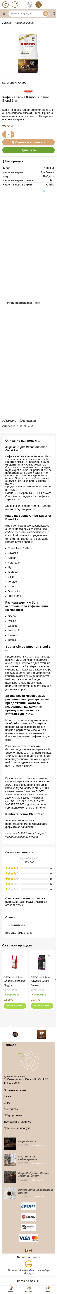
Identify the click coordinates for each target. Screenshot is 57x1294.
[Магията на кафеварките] (10, 1160)
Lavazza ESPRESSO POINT (26, 796)
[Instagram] (30, 1250)
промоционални (38, 699)
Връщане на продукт (17, 1128)
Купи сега (28, 150)
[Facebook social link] (17, 426)
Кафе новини (38, 1145)
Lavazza (36, 985)
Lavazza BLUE (34, 791)
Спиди (17, 765)
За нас (8, 1096)
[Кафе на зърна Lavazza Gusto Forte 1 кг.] (42, 963)
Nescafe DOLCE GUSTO (24, 799)
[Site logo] (28, 4)
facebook (11, 723)
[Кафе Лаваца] (10, 1144)
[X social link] (21, 426)
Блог (7, 1102)
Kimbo (22, 82)
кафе (37, 528)
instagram (39, 723)
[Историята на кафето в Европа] (10, 1193)
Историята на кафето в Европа (35, 1191)
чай (44, 528)
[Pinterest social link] (25, 426)
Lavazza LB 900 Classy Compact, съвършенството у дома (25, 835)
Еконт (28, 765)
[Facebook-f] (26, 1250)
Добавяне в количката (28, 142)
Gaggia (8, 985)
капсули (18, 788)
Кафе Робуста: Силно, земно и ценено (33, 1174)
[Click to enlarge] (8, 72)
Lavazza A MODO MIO (20, 794)
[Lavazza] (15, 1034)
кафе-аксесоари (16, 532)
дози (8, 784)
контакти (27, 826)
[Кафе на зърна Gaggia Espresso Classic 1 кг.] (15, 963)
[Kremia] (42, 1034)
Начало (7, 22)
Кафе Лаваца (27, 1141)
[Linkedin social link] (28, 426)
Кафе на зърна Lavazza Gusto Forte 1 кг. (40, 981)
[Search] (45, 13)
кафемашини (37, 532)
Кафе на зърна (24, 22)
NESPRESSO (14, 804)
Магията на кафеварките (27, 1158)
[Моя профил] (53, 14)
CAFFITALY (36, 801)
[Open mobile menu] (4, 14)
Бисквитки (11, 1109)
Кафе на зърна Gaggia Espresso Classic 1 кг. (14, 981)
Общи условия (13, 1115)
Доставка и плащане (17, 1121)
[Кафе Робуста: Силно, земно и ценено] (10, 1177)
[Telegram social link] (32, 426)
